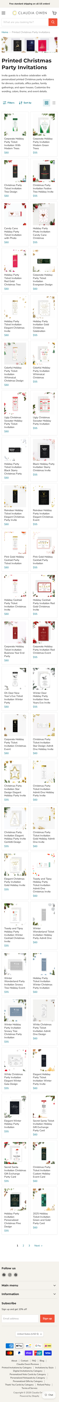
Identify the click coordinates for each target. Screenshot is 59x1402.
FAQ (34, 1360)
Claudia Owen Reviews (28, 1364)
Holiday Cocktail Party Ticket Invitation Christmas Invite (15, 604)
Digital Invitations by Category (27, 1370)
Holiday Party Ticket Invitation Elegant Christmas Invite (14, 326)
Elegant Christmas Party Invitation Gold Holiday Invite (14, 882)
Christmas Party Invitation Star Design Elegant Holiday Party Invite (15, 790)
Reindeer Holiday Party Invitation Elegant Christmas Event (43, 515)
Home (5, 32)
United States (28, 1334)
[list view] (53, 102)
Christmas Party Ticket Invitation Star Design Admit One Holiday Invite (43, 744)
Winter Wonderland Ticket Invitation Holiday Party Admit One (43, 933)
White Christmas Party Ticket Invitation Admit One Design (42, 1029)
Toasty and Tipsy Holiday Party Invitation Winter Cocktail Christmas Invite (14, 935)
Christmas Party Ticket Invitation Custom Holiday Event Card (41, 1171)
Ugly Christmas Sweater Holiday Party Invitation (42, 420)
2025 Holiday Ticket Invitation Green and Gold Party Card (41, 1218)
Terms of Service (29, 1388)
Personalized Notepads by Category (27, 1377)
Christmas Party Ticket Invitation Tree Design (13, 188)
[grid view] (46, 102)
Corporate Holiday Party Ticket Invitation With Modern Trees (14, 143)
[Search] (53, 22)
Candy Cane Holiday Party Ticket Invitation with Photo (13, 233)
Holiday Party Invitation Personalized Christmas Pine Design (12, 1220)
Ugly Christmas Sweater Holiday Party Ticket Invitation (13, 422)
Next (37, 1245)
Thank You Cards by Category (19, 1384)
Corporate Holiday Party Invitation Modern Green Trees (43, 143)
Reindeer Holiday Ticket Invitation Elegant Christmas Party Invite (14, 515)
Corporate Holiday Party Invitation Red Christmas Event (44, 650)
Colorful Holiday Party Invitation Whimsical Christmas (41, 372)
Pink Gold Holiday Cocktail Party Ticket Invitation (14, 560)
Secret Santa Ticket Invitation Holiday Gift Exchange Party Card (43, 1125)
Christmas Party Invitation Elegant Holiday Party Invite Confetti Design (15, 837)
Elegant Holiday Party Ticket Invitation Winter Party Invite (42, 1079)
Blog (42, 1360)
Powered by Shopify (29, 1396)
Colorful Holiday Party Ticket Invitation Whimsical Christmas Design (14, 374)
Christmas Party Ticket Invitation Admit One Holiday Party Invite (43, 790)
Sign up (47, 1318)
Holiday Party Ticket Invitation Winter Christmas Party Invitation (42, 983)
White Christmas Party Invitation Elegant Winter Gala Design (13, 1079)
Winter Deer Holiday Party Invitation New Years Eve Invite (41, 697)
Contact (24, 1360)
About (14, 1360)
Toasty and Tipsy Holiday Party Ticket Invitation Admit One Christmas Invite (42, 885)
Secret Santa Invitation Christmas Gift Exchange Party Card (15, 1171)
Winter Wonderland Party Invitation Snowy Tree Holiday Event (14, 983)
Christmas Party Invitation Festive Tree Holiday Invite (43, 188)
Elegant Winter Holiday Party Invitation (12, 1124)
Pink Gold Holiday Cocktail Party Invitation (43, 560)
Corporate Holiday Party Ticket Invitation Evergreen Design (43, 279)
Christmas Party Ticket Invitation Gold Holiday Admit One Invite (44, 837)
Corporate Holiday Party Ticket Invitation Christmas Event (15, 744)
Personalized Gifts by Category (28, 1381)
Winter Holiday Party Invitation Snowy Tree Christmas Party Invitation (13, 1031)
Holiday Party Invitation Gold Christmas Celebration (41, 326)
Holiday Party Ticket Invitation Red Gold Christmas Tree (13, 279)
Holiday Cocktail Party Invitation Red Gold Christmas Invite (44, 604)
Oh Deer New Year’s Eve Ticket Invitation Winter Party (13, 697)
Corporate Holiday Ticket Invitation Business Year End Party (14, 651)
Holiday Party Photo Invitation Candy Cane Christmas (41, 233)
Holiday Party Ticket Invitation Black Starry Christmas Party (13, 468)
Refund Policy (43, 1384)
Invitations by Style (44, 1367)
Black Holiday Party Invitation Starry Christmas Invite (44, 467)
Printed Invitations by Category (17, 1367)
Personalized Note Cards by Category (28, 1374)
